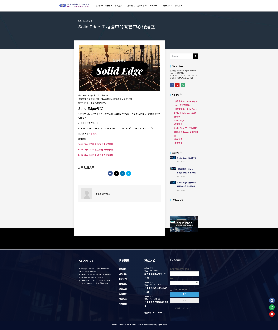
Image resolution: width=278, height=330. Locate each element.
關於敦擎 (99, 6)
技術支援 (140, 6)
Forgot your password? (185, 308)
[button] (110, 173)
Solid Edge (179, 121)
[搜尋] (195, 56)
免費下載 (178, 143)
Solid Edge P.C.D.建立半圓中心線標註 (95, 150)
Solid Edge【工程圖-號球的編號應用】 (96, 144)
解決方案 (118, 6)
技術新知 (178, 124)
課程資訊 (131, 6)
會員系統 (166, 6)
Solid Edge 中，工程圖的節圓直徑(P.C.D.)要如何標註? (186, 132)
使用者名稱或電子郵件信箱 (179, 269)
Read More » (181, 162)
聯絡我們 (178, 6)
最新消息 (109, 6)
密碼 (171, 278)
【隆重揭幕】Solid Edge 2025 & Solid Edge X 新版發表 (185, 113)
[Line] (183, 85)
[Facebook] (272, 300)
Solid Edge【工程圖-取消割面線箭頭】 (96, 155)
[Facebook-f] (172, 85)
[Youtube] (177, 85)
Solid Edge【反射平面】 (188, 158)
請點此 (94, 134)
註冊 (184, 300)
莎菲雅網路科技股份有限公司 (156, 325)
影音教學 (153, 6)
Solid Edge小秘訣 (85, 21)
